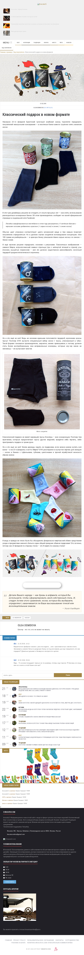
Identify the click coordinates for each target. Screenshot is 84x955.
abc (15, 643)
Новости (68, 42)
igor (15, 660)
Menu (6, 42)
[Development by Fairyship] (56, 949)
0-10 (6, 867)
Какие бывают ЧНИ (23, 791)
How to (54, 42)
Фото (61, 42)
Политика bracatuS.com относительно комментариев (50, 942)
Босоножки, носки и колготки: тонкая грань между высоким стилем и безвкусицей (46, 723)
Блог (18, 42)
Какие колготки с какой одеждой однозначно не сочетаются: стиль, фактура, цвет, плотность (50, 703)
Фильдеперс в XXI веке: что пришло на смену (33, 696)
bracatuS (5, 791)
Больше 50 (9, 875)
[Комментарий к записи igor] (79, 669)
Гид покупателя (6, 48)
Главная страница (6, 52)
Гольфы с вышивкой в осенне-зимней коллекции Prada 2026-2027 (40, 717)
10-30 (7, 869)
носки (27, 617)
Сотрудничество (72, 940)
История (21, 707)
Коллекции (26, 42)
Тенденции (37, 42)
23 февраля (17, 617)
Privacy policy (19, 940)
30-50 (7, 872)
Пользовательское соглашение (40, 940)
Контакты (60, 940)
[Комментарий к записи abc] (79, 655)
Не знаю (8, 878)
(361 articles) (48, 107)
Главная (8, 940)
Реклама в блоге (18, 942)
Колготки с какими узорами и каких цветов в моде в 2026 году (39, 745)
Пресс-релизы (23, 687)
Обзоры (46, 42)
